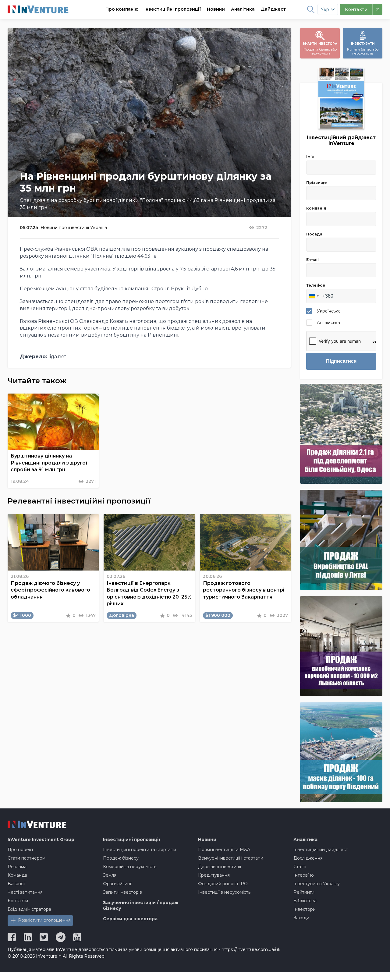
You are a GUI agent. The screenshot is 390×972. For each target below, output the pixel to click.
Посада (314, 234)
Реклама (17, 866)
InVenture (41, 839)
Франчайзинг (117, 883)
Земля (109, 875)
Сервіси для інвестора (130, 918)
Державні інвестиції (219, 866)
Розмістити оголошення (44, 920)
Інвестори (304, 909)
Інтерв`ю (303, 875)
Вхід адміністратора (29, 909)
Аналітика (243, 9)
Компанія (316, 208)
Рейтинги (303, 892)
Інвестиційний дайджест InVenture (341, 140)
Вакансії (16, 883)
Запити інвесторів (122, 892)
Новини (216, 9)
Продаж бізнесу (121, 858)
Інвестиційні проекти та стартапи (139, 849)
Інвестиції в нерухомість (224, 892)
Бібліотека (305, 900)
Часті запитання (25, 892)
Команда (17, 875)
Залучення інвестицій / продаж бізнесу (140, 905)
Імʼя (310, 156)
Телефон (315, 285)
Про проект (21, 849)
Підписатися (341, 361)
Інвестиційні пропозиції (172, 9)
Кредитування (214, 875)
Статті (299, 866)
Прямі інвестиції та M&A (224, 849)
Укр (325, 9)
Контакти (18, 900)
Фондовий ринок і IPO (223, 883)
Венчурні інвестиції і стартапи (230, 858)
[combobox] (314, 296)
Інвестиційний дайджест (320, 849)
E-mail (312, 259)
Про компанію (121, 9)
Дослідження (308, 858)
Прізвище (316, 182)
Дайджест (273, 9)
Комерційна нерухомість (129, 866)
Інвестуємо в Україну (316, 883)
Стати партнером (26, 858)
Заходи (301, 918)
